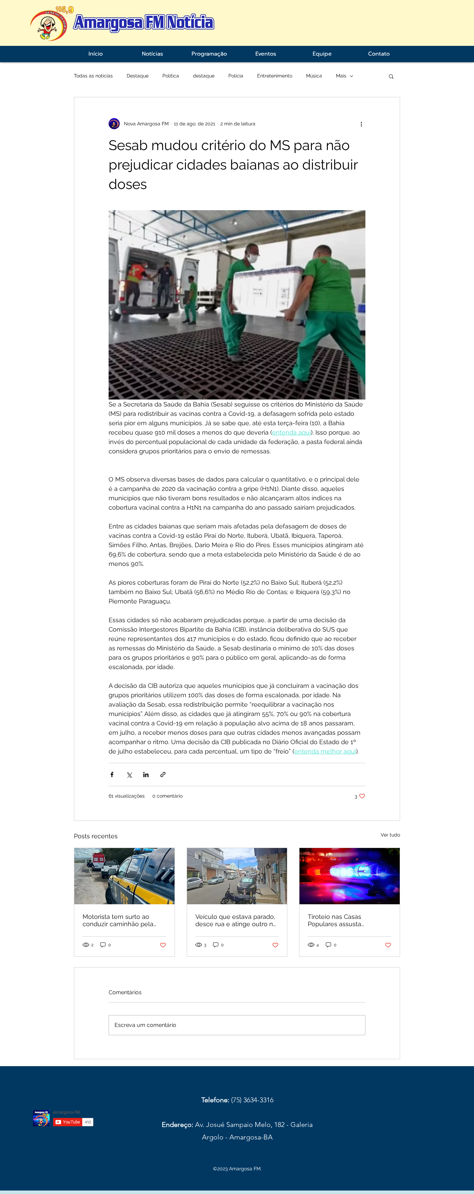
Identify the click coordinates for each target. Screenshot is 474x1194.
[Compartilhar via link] (163, 774)
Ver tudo (390, 835)
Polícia (235, 76)
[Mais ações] (361, 124)
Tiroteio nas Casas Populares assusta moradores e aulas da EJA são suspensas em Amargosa (346, 920)
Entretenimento (274, 76)
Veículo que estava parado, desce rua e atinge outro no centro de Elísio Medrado (236, 920)
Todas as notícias (93, 76)
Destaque (138, 76)
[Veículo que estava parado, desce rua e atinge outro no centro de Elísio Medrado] (237, 876)
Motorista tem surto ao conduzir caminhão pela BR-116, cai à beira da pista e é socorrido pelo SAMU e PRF (122, 920)
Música (314, 76)
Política (170, 76)
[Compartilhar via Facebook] (112, 774)
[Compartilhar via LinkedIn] (146, 774)
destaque (203, 76)
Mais (341, 76)
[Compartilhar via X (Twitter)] (129, 774)
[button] (391, 76)
